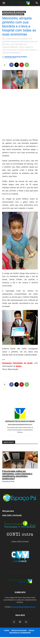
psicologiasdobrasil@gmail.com (23, 607)
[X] (16, 65)
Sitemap (31, 630)
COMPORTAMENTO (8, 12)
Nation (19, 366)
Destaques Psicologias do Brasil (17, 363)
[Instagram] (20, 622)
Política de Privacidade (19, 630)
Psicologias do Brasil (8, 481)
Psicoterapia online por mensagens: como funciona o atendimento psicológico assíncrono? (17, 475)
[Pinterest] (21, 65)
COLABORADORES (20, 12)
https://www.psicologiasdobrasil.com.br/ (20, 424)
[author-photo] (20, 418)
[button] (3, 3)
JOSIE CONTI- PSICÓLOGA (12, 515)
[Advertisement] (20, 113)
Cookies (6, 630)
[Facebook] (11, 65)
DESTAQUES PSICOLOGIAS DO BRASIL (13, 14)
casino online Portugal (20, 541)
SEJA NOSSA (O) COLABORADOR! (20, 633)
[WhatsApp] (27, 65)
